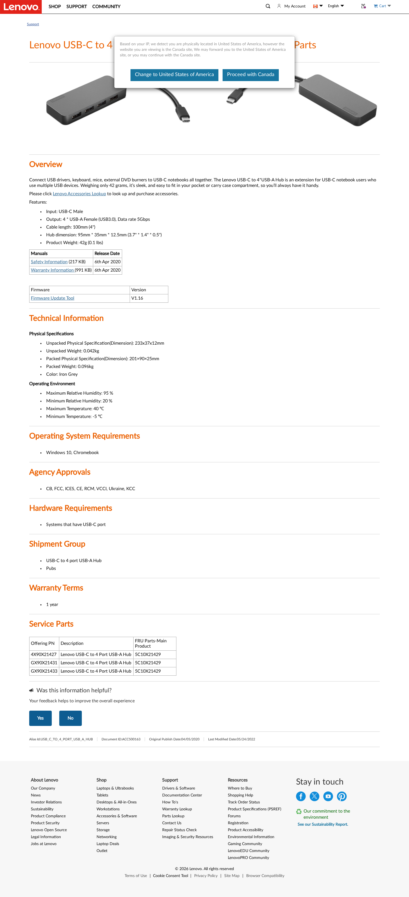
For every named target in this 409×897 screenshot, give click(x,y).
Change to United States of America (174, 74)
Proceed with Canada (250, 74)
